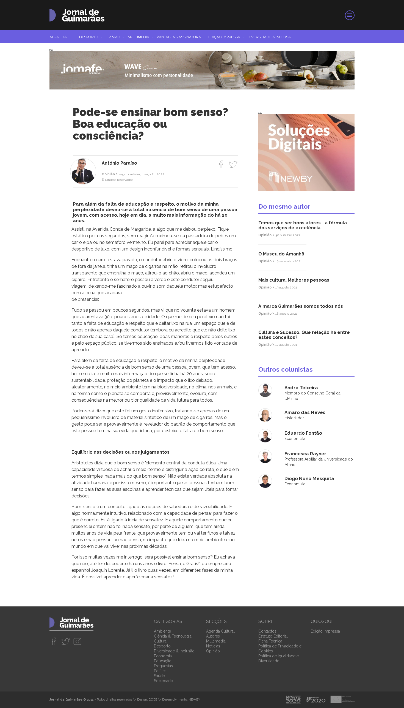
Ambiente (162, 631)
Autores (213, 636)
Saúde (159, 676)
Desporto (90, 37)
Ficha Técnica (270, 641)
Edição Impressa (226, 37)
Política (160, 671)
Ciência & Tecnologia (173, 636)
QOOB (153, 699)
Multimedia (140, 37)
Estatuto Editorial (273, 636)
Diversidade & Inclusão (271, 37)
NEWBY (194, 699)
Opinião (115, 37)
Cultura (160, 641)
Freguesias (163, 666)
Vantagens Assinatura (180, 37)
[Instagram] (77, 641)
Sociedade (163, 681)
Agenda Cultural (220, 631)
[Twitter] (233, 164)
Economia (163, 656)
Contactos (267, 631)
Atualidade (62, 37)
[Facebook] (221, 164)
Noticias (213, 646)
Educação (162, 661)
